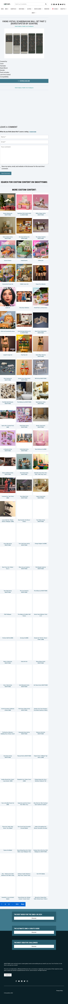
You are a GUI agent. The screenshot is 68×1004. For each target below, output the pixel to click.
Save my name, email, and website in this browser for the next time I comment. (23, 167)
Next (22, 904)
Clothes (29, 9)
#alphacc (20, 26)
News (2, 9)
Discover (34, 918)
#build (16, 26)
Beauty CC (63, 9)
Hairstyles (13, 9)
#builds (24, 26)
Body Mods (21, 9)
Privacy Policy (59, 990)
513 (17, 904)
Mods (6, 9)
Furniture (46, 9)
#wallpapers (31, 26)
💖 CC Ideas (55, 9)
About (33, 12)
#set (27, 26)
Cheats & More (37, 9)
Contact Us (7, 974)
